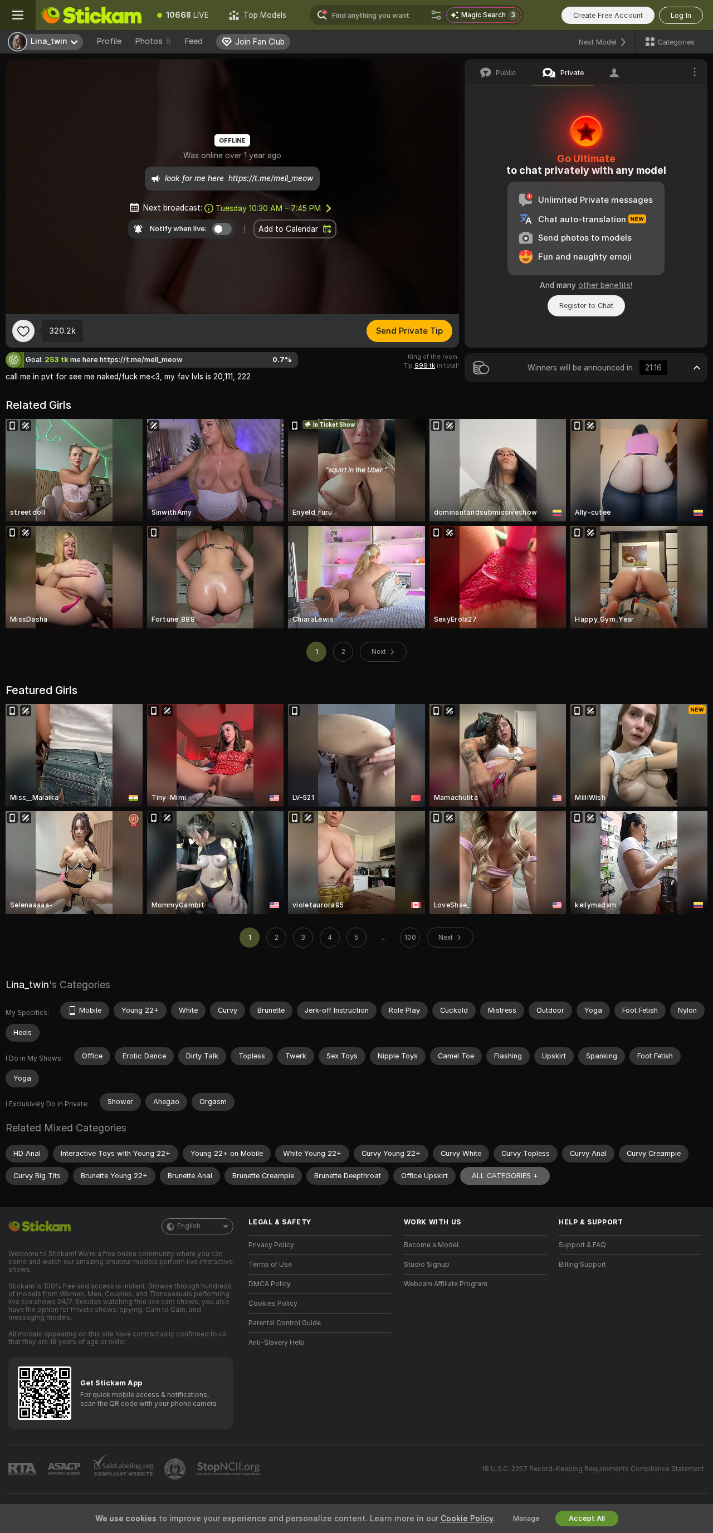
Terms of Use (270, 1264)
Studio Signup (427, 1264)
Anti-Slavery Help (276, 1342)
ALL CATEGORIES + (505, 1175)
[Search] (436, 15)
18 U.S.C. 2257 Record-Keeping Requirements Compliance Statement (593, 1469)
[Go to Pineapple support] (176, 1469)
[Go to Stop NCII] (229, 1469)
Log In (681, 15)
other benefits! (605, 285)
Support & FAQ (582, 1245)
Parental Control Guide (284, 1323)
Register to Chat (586, 305)
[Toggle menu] (18, 15)
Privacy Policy (271, 1245)
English (189, 1226)
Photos (153, 41)
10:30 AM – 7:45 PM (268, 208)
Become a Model (431, 1245)
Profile (108, 41)
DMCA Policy (269, 1284)
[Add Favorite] (23, 331)
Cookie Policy (467, 1518)
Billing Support (582, 1264)
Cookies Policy (272, 1303)
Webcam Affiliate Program (445, 1284)
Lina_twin (27, 984)
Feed (193, 41)
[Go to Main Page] (91, 15)
